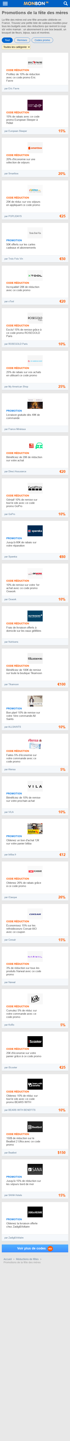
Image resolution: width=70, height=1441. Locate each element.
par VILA (9, 812)
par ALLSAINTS (12, 727)
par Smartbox (11, 173)
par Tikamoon (11, 684)
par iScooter (10, 1067)
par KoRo (9, 1024)
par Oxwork (10, 599)
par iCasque (10, 897)
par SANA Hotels (13, 1195)
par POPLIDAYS (13, 216)
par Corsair (10, 939)
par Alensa (9, 769)
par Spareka (10, 556)
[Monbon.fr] (36, 3)
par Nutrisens (11, 642)
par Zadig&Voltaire (14, 1237)
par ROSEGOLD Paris (16, 344)
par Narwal (9, 982)
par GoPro (9, 514)
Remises (22, 40)
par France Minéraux (15, 429)
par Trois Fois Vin (13, 258)
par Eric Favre (11, 88)
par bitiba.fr (10, 854)
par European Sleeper (15, 131)
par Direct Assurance (15, 471)
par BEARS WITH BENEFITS (20, 1110)
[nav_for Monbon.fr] (5, 3)
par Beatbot (10, 1152)
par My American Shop (16, 386)
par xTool (9, 301)
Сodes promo (42, 40)
